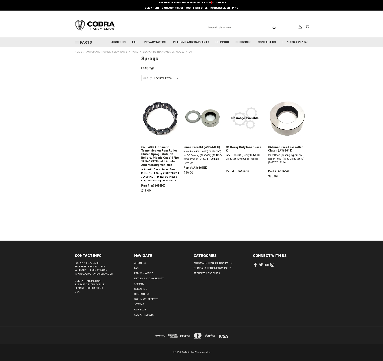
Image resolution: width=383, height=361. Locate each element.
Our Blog (140, 309)
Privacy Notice (155, 42)
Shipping (222, 42)
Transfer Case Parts (207, 273)
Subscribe (243, 42)
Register (153, 299)
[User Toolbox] (300, 26)
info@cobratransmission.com (94, 273)
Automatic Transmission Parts (213, 263)
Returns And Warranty (191, 42)
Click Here (152, 8)
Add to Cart (160, 209)
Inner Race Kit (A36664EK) (202, 147)
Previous (372, 348)
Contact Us (267, 42)
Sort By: (147, 77)
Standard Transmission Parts (212, 268)
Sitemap (139, 304)
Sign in (138, 299)
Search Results (144, 314)
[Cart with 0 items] (307, 26)
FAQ (134, 42)
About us (118, 42)
